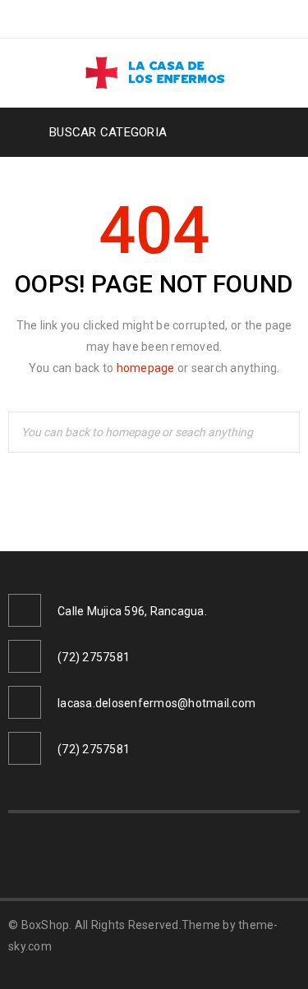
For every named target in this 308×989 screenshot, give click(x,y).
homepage (146, 368)
